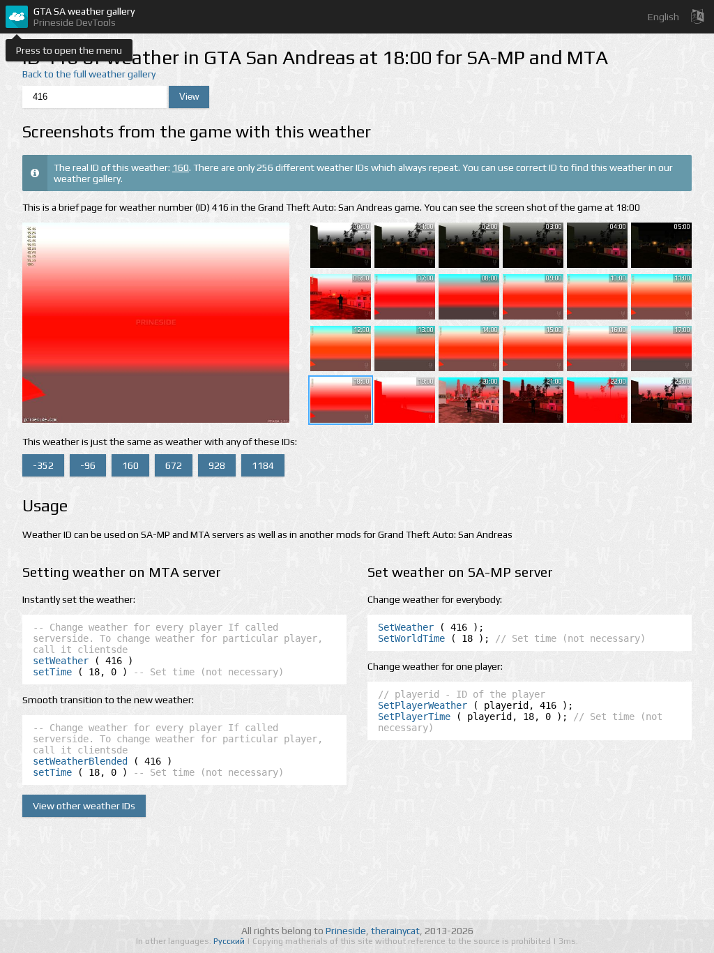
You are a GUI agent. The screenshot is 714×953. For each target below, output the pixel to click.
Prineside (346, 930)
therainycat (395, 930)
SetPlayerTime (414, 716)
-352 (43, 465)
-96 (88, 465)
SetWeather (406, 627)
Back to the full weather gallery (88, 74)
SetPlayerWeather (422, 705)
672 (173, 465)
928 (216, 465)
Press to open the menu (69, 50)
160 (180, 167)
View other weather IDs (84, 805)
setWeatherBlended (80, 761)
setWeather (61, 660)
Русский (230, 941)
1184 (263, 465)
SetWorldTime (411, 638)
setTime (52, 671)
